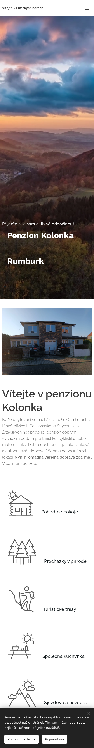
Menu (87, 8)
